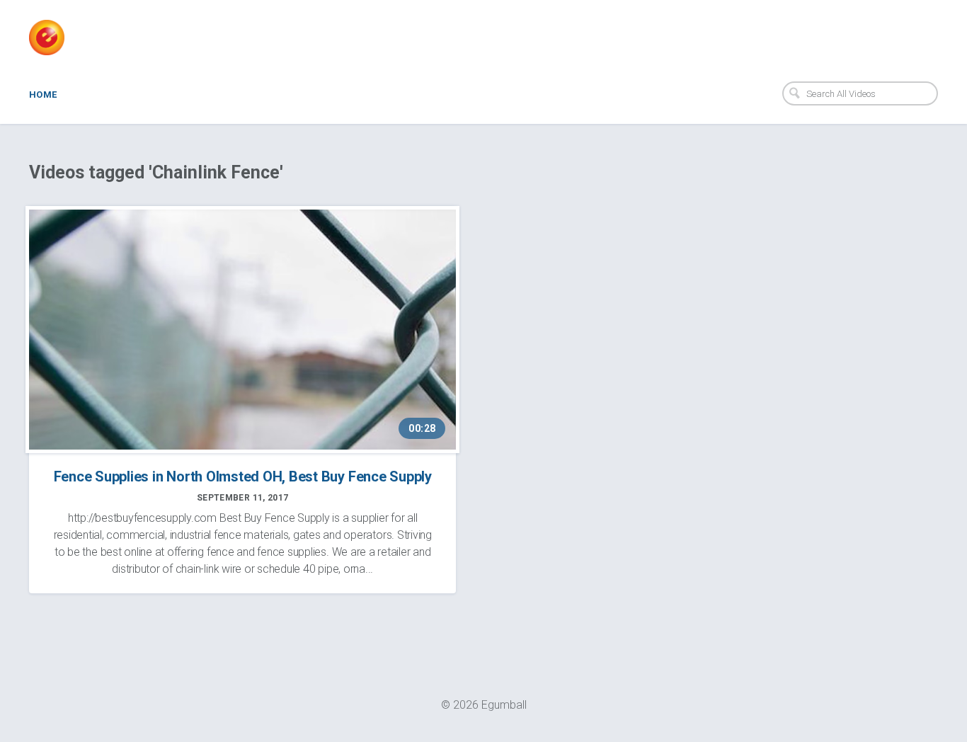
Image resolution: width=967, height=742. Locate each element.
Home (43, 94)
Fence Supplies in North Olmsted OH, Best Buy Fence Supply (243, 476)
